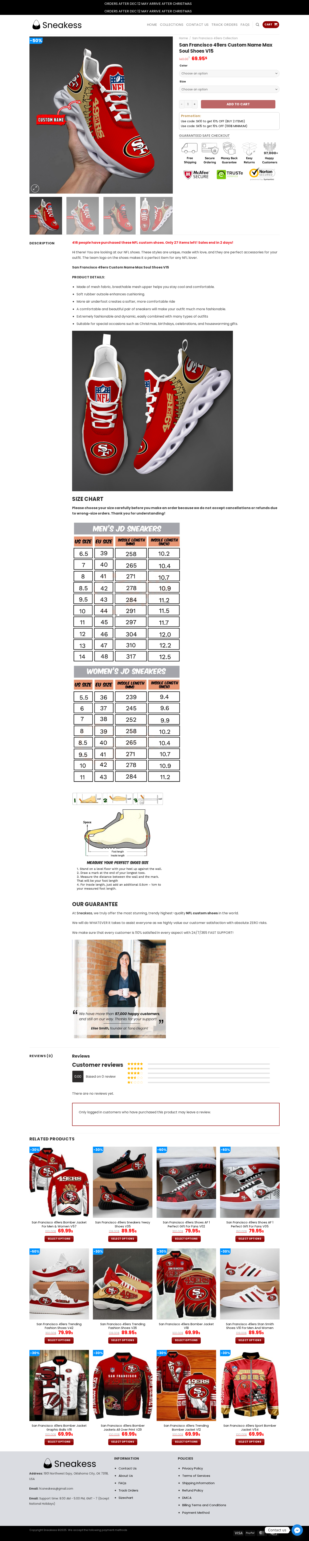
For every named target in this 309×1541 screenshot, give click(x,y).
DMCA (186, 1497)
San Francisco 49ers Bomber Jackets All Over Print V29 (123, 1428)
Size (183, 81)
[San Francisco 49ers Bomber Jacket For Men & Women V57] (59, 1182)
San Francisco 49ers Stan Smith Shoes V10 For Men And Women (250, 1326)
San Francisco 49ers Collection (215, 38)
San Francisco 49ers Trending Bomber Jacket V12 (186, 1428)
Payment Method (196, 1512)
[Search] (257, 25)
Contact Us (128, 1468)
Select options (59, 1238)
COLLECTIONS (171, 24)
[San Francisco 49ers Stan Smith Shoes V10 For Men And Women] (250, 1284)
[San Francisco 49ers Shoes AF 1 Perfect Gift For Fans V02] (186, 1182)
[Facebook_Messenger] (297, 1530)
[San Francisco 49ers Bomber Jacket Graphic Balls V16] (59, 1385)
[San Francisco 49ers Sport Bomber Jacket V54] (250, 1385)
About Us (126, 1475)
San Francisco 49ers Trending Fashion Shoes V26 (122, 1326)
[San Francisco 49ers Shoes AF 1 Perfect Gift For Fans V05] (250, 1182)
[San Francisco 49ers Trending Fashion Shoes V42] (59, 1284)
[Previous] (37, 115)
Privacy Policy (192, 1468)
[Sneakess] (56, 25)
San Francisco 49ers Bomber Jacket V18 (186, 1326)
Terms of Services (196, 1475)
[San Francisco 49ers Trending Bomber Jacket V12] (186, 1385)
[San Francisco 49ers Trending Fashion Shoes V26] (122, 1284)
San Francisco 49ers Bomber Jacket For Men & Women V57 (59, 1224)
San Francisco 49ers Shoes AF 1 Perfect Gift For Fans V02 (186, 1224)
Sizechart (126, 1497)
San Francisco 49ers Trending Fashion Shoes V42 (59, 1326)
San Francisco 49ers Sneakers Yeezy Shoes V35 (122, 1224)
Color (184, 65)
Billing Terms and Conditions (204, 1505)
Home (183, 38)
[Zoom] (35, 188)
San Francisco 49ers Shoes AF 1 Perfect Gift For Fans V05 (249, 1224)
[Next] (164, 115)
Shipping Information (198, 1483)
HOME (152, 24)
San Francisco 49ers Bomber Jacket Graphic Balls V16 (59, 1428)
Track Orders (224, 24)
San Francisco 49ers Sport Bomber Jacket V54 (249, 1428)
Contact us (197, 24)
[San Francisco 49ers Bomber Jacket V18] (186, 1284)
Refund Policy (192, 1490)
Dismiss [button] (199, 3)
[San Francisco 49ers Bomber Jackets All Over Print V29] (122, 1385)
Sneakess (84, 913)
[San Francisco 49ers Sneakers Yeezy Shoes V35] (122, 1182)
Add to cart (238, 104)
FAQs (245, 24)
